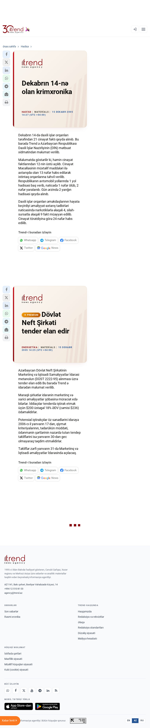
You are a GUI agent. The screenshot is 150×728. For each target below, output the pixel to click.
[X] (23, 690)
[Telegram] (40, 690)
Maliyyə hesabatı (87, 638)
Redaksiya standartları (91, 627)
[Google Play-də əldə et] (47, 706)
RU (142, 720)
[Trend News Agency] (14, 559)
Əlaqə (81, 622)
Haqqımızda (85, 611)
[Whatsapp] (7, 690)
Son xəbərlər (11, 611)
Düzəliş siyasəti (86, 633)
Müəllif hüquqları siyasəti (18, 664)
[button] (6, 54)
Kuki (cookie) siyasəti (16, 669)
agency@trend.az (13, 593)
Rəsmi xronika (12, 616)
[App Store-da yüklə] (18, 706)
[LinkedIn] (48, 690)
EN (128, 720)
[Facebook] (15, 690)
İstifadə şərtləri (12, 653)
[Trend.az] (16, 29)
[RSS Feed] (56, 690)
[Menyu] (143, 29)
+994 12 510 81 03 (13, 588)
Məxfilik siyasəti (13, 658)
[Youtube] (32, 690)
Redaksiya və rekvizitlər (91, 616)
